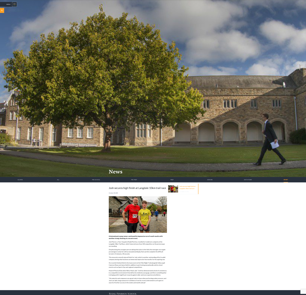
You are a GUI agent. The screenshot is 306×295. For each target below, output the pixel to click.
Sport (286, 179)
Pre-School (96, 179)
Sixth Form (248, 179)
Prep (172, 179)
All (58, 179)
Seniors (210, 179)
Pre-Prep (134, 179)
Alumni (20, 179)
